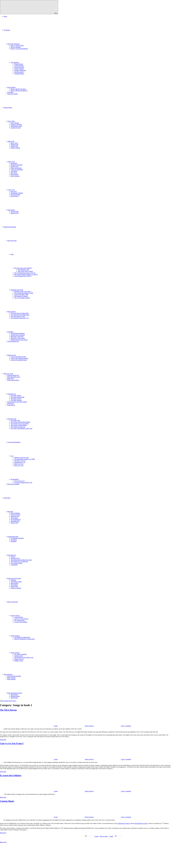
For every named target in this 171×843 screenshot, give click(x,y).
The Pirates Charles (16, 581)
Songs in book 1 (15, 615)
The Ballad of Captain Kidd (22, 637)
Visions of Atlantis (16, 588)
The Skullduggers (16, 519)
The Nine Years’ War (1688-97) (23, 268)
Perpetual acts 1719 (19, 462)
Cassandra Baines (19, 73)
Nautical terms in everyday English (17, 402)
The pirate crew (11, 394)
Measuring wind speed (17, 336)
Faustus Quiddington (20, 70)
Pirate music (7, 498)
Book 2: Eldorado (16, 47)
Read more (3, 739)
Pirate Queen (14, 586)
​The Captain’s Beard (16, 563)
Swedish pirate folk (12, 536)
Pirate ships (10, 378)
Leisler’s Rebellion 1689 (21, 294)
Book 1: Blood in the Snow (18, 89)
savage (56, 726)
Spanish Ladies (18, 656)
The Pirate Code (11, 419)
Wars (12, 254)
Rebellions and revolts (17, 290)
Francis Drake (15, 211)
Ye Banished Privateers (17, 538)
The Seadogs (14, 518)
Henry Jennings (15, 176)
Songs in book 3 (15, 652)
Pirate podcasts (11, 677)
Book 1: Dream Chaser (17, 45)
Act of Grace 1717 (19, 481)
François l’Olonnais (16, 124)
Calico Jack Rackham (17, 169)
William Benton (18, 64)
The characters (15, 62)
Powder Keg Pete (19, 67)
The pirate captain (16, 395)
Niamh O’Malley (19, 69)
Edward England (15, 194)
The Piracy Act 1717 (20, 460)
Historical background (10, 227)
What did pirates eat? (13, 375)
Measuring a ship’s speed (18, 338)
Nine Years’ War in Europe (25, 271)
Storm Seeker (14, 583)
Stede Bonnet (14, 174)
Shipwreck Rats (15, 558)
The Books (7, 30)
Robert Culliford (15, 148)
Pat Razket (14, 539)
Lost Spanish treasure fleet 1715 (20, 318)
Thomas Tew (14, 146)
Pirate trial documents (13, 484)
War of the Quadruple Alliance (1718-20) (25, 274)
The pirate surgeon (16, 398)
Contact (96, 836)
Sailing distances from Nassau (19, 340)
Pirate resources (8, 674)
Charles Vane (14, 166)
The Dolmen (14, 585)
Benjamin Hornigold (16, 165)
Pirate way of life (8, 373)
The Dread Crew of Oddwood (19, 561)
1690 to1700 (10, 141)
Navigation (10, 331)
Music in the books (12, 602)
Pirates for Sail (15, 516)
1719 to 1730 (11, 190)
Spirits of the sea (19, 659)
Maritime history (15, 696)
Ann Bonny (14, 171)
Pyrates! (13, 556)
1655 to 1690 (11, 121)
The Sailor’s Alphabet (20, 654)
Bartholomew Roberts (17, 193)
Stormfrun (13, 541)
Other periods (11, 210)
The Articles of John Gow (18, 427)
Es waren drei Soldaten (20, 622)
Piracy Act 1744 (18, 465)
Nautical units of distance (18, 335)
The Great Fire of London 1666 (19, 313)
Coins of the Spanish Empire (19, 360)
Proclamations (15, 479)
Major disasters (11, 311)
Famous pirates (8, 107)
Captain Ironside (19, 65)
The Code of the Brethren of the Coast (21, 428)
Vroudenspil (14, 564)
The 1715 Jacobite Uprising (22, 298)
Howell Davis (15, 196)
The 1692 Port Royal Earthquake (20, 315)
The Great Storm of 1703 (18, 316)
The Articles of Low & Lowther (20, 423)
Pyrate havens (11, 405)
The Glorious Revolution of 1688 (23, 293)
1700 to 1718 (11, 161)
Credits (111, 836)
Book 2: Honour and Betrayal (19, 90)
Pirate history (14, 694)
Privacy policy (104, 836)
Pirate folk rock (11, 555)
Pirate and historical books (14, 693)
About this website (12, 94)
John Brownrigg (18, 72)
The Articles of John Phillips (19, 425)
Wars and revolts (11, 240)
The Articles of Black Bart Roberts (20, 422)
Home (5, 16)
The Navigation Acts (13, 341)
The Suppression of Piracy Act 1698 (24, 459)
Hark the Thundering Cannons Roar (24, 639)
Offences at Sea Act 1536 (21, 457)
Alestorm (13, 580)
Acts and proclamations (13, 442)
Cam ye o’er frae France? (21, 618)
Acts (12, 456)
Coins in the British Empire (18, 356)
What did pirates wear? (13, 377)
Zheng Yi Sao (14, 213)
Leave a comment (126, 726)
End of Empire (11, 87)
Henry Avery (14, 143)
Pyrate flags (10, 403)
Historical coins (11, 355)
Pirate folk (10, 511)
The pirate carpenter (16, 400)
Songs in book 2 (15, 635)
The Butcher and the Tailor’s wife (23, 657)
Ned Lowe (14, 191)
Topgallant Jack (15, 521)
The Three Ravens (19, 620)
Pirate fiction (14, 698)
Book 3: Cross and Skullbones (19, 48)
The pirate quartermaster (17, 397)
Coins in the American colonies (19, 358)
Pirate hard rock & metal (14, 578)
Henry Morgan (15, 123)
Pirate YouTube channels (14, 676)
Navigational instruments (18, 333)
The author (10, 92)
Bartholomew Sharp (16, 126)
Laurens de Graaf (15, 127)
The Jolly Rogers (15, 515)
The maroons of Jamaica (21, 296)
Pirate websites (11, 679)
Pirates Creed (14, 523)
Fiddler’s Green (18, 660)
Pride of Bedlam (15, 513)
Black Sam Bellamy (16, 168)
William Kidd (14, 144)
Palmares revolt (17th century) (22, 291)
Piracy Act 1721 (18, 464)
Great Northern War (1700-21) (22, 276)
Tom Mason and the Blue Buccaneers (21, 560)
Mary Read (14, 173)
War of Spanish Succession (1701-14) (24, 273)
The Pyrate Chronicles (13, 44)
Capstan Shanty (18, 617)
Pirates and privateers (13, 380)
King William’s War (23, 269)
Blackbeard (14, 163)
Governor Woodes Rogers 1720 (23, 482)
